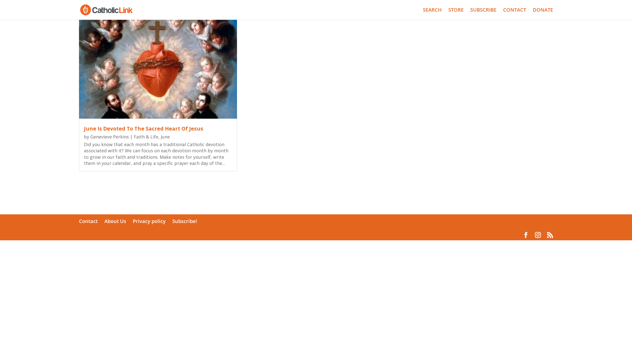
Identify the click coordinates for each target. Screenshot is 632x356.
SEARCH (432, 10)
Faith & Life (146, 137)
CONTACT (514, 10)
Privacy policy (149, 221)
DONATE (543, 10)
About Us (115, 221)
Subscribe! (184, 221)
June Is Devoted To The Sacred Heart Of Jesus (143, 128)
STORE (456, 10)
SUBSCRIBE (483, 10)
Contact (88, 221)
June (165, 137)
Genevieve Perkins (109, 137)
